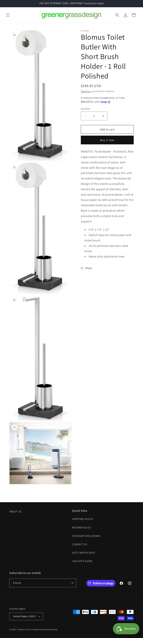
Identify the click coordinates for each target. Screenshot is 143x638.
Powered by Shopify (48, 629)
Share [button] (88, 268)
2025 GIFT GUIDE (82, 561)
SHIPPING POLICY (82, 519)
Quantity (85, 108)
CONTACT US (79, 544)
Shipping (85, 91)
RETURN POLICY (81, 527)
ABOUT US (15, 511)
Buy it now (107, 140)
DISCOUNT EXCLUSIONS (86, 536)
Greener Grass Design (27, 629)
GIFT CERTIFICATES (83, 552)
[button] (8, 15)
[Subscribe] (72, 583)
